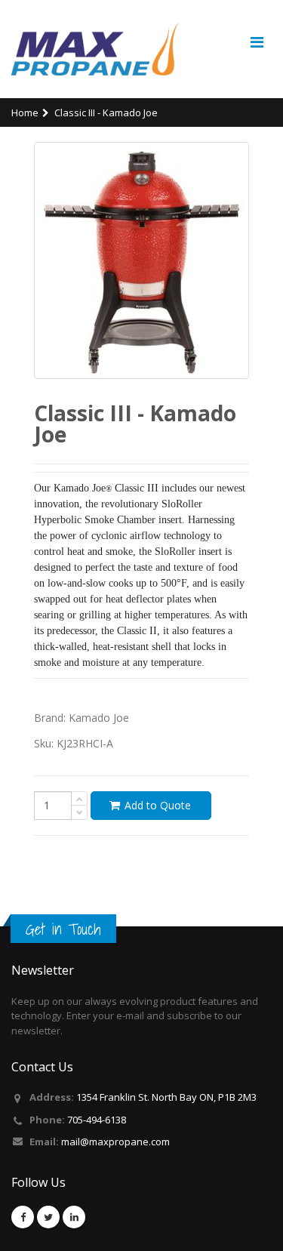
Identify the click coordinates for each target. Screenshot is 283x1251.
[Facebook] (22, 1217)
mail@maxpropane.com (115, 1141)
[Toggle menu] (256, 42)
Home (24, 112)
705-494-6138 (96, 1119)
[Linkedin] (74, 1217)
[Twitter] (48, 1217)
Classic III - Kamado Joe (106, 112)
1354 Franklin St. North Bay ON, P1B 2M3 (166, 1097)
